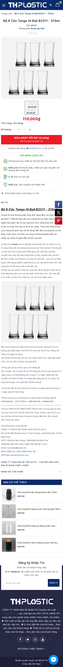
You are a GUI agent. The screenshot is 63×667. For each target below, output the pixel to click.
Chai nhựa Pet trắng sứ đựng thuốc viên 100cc (36, 526)
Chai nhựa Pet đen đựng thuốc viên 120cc (37, 492)
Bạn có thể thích (15, 482)
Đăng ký (53, 583)
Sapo (38, 664)
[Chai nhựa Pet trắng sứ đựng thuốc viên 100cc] (9, 528)
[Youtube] (42, 639)
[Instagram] (35, 639)
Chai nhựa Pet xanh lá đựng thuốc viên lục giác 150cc (37, 542)
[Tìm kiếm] (50, 5)
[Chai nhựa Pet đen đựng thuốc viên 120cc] (9, 494)
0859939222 (34, 148)
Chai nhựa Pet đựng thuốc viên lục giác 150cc (39, 509)
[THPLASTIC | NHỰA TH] (27, 5)
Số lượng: (6, 129)
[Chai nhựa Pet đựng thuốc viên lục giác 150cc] (9, 511)
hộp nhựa (13, 613)
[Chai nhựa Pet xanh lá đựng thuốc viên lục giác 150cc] (9, 545)
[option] (31, 68)
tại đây (35, 193)
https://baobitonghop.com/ (17, 455)
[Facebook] (20, 639)
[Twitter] (27, 639)
